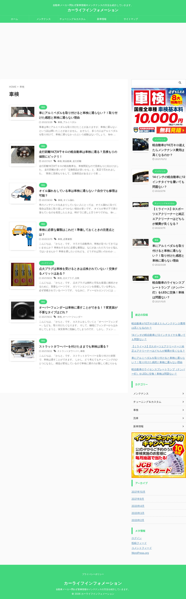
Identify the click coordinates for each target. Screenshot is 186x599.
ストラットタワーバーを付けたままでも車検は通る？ (74, 346)
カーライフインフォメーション (93, 10)
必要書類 (67, 239)
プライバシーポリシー (93, 574)
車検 (60, 122)
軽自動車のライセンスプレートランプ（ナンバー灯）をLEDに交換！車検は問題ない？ (158, 371)
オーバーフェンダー (72, 316)
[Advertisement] (93, 50)
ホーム (14, 18)
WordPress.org (140, 552)
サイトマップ (131, 18)
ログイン (137, 538)
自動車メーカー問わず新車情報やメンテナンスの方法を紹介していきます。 (93, 589)
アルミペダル (69, 122)
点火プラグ (68, 278)
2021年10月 (138, 491)
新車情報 (101, 18)
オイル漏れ (68, 200)
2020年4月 (138, 505)
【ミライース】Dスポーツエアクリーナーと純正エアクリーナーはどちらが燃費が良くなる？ (158, 348)
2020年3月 (138, 512)
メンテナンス (44, 18)
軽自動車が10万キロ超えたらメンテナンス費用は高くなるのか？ (168, 150)
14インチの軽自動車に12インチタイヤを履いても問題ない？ (168, 181)
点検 (77, 278)
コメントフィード (142, 547)
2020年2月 (138, 520)
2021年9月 (138, 498)
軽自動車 (67, 161)
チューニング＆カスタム (73, 18)
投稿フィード (139, 543)
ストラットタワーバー (68, 351)
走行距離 (77, 161)
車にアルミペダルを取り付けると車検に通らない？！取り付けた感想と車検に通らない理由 (158, 360)
